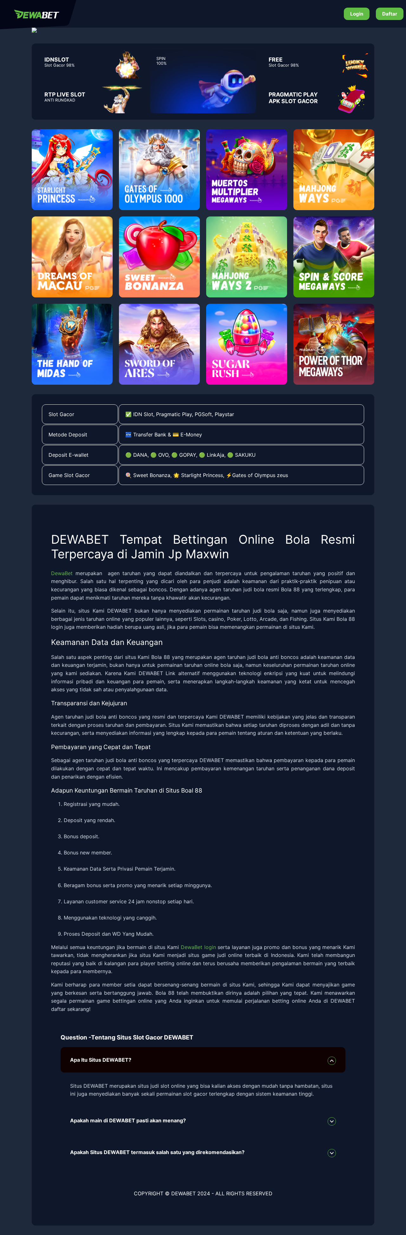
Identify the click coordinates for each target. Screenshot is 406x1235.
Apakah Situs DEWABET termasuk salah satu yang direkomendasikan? (157, 1152)
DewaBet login (198, 947)
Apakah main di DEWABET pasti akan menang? (128, 1120)
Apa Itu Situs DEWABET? (100, 1060)
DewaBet (62, 573)
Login (356, 14)
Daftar (389, 14)
